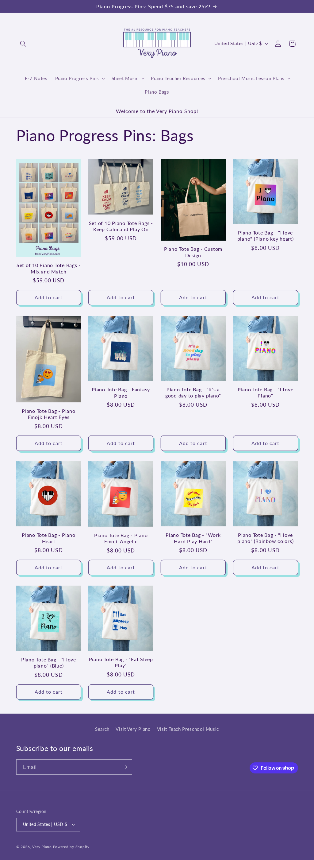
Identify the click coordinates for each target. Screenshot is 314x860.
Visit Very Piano (133, 729)
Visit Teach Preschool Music (188, 729)
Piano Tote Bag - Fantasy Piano (121, 392)
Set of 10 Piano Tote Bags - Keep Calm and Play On (121, 226)
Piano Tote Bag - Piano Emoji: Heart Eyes (48, 414)
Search (102, 729)
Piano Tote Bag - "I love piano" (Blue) (48, 662)
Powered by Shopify (71, 847)
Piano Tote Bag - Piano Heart (48, 538)
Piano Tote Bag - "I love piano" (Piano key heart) (265, 236)
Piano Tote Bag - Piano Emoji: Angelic (121, 538)
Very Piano (42, 847)
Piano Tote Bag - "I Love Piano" (265, 392)
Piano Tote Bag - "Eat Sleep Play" (121, 662)
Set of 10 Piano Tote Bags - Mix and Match (49, 268)
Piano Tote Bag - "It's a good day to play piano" (193, 392)
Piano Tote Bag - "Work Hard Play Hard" (193, 538)
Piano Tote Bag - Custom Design (193, 252)
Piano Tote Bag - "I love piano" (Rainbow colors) (265, 538)
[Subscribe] (124, 766)
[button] (23, 44)
